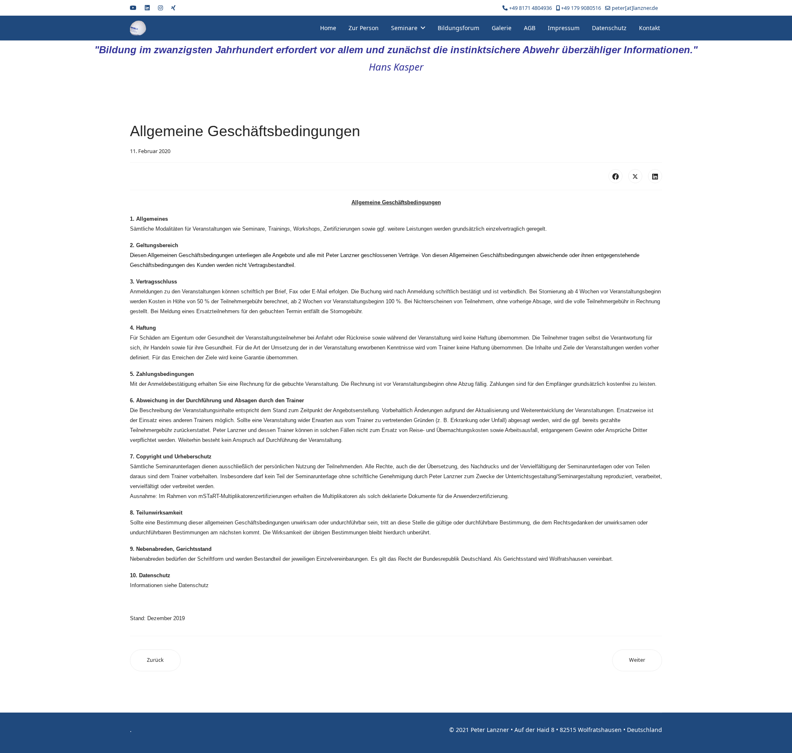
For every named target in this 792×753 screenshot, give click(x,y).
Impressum (564, 28)
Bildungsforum (458, 28)
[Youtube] (133, 8)
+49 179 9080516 (581, 8)
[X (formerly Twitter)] (635, 176)
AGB (529, 28)
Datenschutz (609, 28)
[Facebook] (615, 176)
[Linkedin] (147, 8)
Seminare (404, 28)
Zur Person (364, 28)
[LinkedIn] (655, 176)
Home (328, 28)
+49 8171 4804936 (530, 8)
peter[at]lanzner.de (635, 8)
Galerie (502, 28)
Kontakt (649, 28)
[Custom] (173, 8)
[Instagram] (160, 8)
